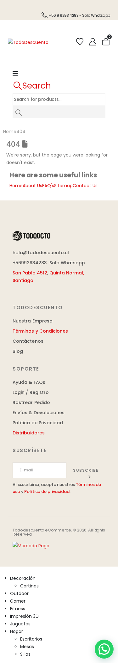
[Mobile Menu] (18, 74)
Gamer (17, 601)
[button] (32, 85)
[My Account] (92, 42)
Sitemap (63, 185)
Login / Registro (31, 392)
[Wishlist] (79, 42)
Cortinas (29, 586)
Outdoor (19, 593)
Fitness (17, 608)
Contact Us (85, 185)
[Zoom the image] (31, 235)
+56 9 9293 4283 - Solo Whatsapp (79, 15)
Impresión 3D (24, 616)
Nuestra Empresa (33, 321)
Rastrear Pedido (31, 402)
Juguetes (20, 624)
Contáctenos (28, 341)
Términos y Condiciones (40, 331)
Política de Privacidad (38, 423)
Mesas (27, 646)
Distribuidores (29, 433)
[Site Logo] (28, 42)
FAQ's (48, 185)
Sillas (25, 654)
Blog (18, 351)
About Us (32, 185)
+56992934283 (30, 263)
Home (16, 185)
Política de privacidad (46, 491)
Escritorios (31, 639)
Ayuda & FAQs (29, 382)
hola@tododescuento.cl (41, 252)
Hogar (16, 631)
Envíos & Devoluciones (39, 412)
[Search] (19, 112)
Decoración (23, 578)
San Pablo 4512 (30, 273)
